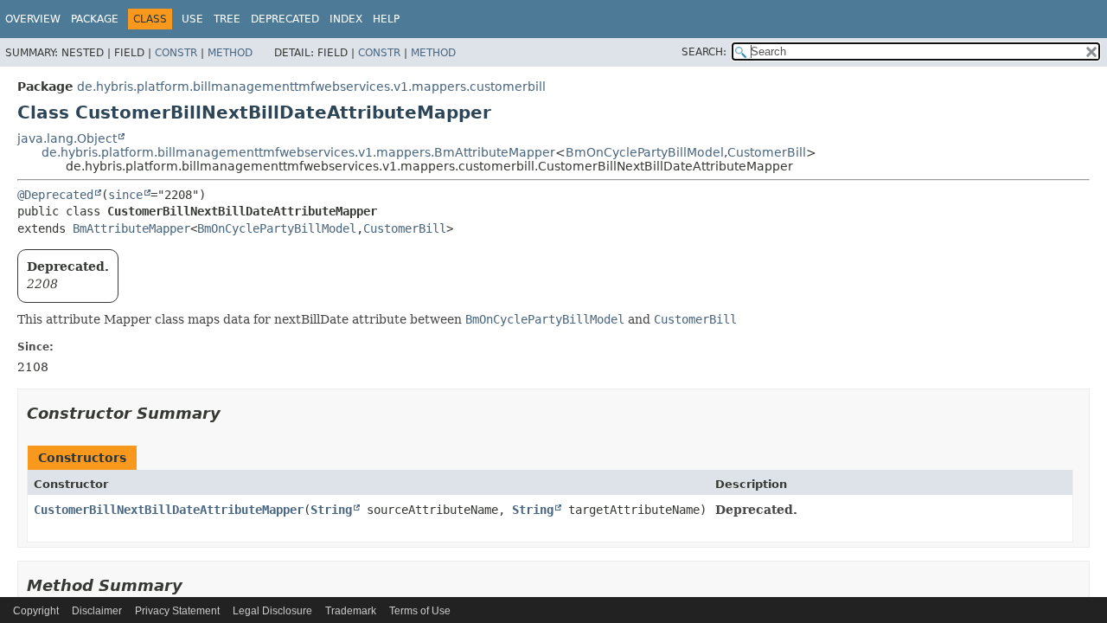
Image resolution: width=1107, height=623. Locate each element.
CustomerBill (766, 152)
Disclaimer (97, 611)
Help (386, 19)
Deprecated (285, 19)
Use (192, 19)
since (125, 195)
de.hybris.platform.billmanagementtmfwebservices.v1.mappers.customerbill (311, 86)
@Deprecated (55, 195)
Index (346, 19)
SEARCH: (703, 52)
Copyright (36, 611)
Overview (33, 19)
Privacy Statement (177, 611)
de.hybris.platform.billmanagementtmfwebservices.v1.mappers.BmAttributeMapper (298, 152)
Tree (227, 19)
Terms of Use (420, 611)
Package (94, 19)
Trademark (350, 611)
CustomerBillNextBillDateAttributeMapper (169, 510)
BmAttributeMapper (131, 228)
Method (230, 53)
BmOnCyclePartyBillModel (645, 152)
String (331, 510)
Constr (176, 53)
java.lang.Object (67, 138)
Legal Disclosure (272, 611)
